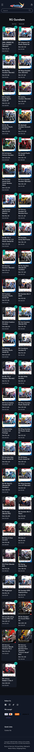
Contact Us (8, 730)
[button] (2, 5)
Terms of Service (9, 746)
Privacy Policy (19, 746)
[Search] (30, 10)
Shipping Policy (21, 748)
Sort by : (14, 24)
